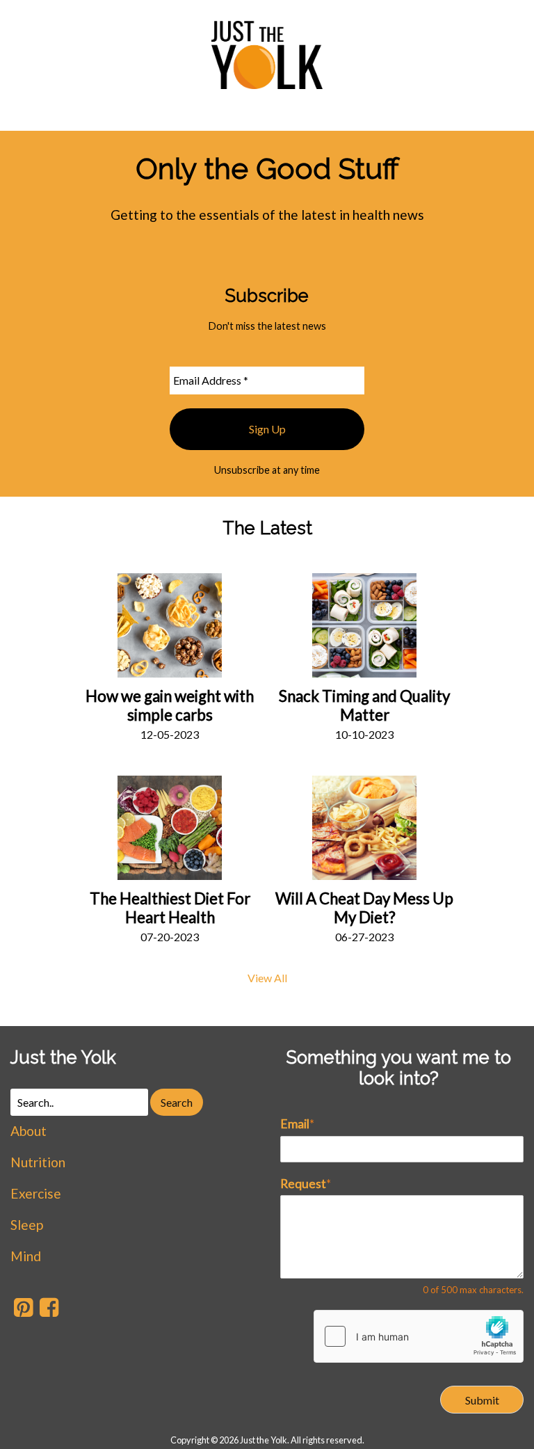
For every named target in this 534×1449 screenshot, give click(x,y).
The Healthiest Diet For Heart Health (170, 908)
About (28, 1131)
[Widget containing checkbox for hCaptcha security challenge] (419, 1336)
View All (267, 977)
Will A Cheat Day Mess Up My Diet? (364, 908)
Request (305, 1183)
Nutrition (37, 1162)
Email (297, 1123)
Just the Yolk (63, 1057)
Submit (482, 1400)
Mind (25, 1256)
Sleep (26, 1225)
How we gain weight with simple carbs (170, 705)
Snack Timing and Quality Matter (364, 705)
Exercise (35, 1193)
